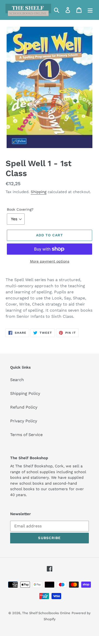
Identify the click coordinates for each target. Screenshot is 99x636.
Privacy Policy (23, 420)
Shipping (38, 192)
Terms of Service (26, 434)
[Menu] (90, 10)
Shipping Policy (25, 393)
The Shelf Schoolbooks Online (46, 613)
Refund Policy (23, 407)
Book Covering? (20, 209)
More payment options (49, 261)
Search (17, 379)
